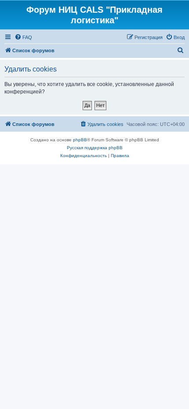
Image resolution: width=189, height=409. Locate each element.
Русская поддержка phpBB (95, 147)
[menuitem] (23, 37)
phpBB (80, 139)
